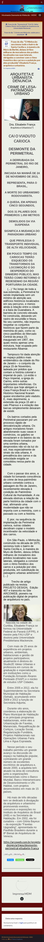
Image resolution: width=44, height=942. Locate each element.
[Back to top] (39, 937)
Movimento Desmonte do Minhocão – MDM (19, 15)
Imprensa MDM (10, 68)
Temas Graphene (17, 939)
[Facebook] (2, 2)
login (21, 923)
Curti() (8, 854)
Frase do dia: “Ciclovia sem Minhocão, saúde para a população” (22, 33)
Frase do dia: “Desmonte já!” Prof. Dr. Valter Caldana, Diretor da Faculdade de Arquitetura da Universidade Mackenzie (22, 26)
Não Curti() (19, 854)
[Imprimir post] (38, 69)
